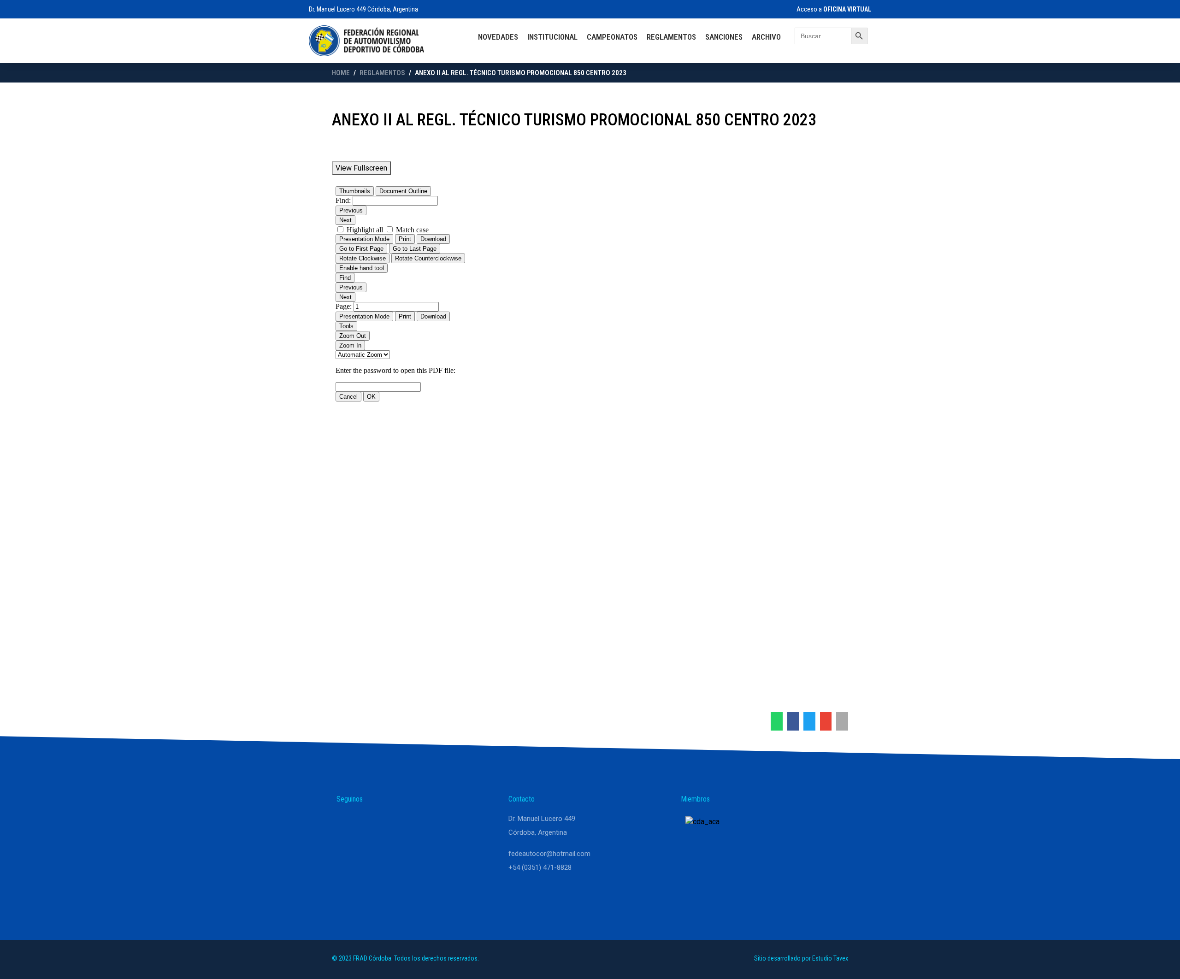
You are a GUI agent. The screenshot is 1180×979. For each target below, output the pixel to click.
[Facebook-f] (392, 823)
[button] (777, 721)
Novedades (498, 36)
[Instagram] (370, 823)
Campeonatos (612, 36)
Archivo (766, 36)
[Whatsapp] (347, 823)
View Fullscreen (361, 168)
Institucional (552, 36)
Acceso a (833, 9)
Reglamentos (671, 36)
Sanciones (724, 36)
